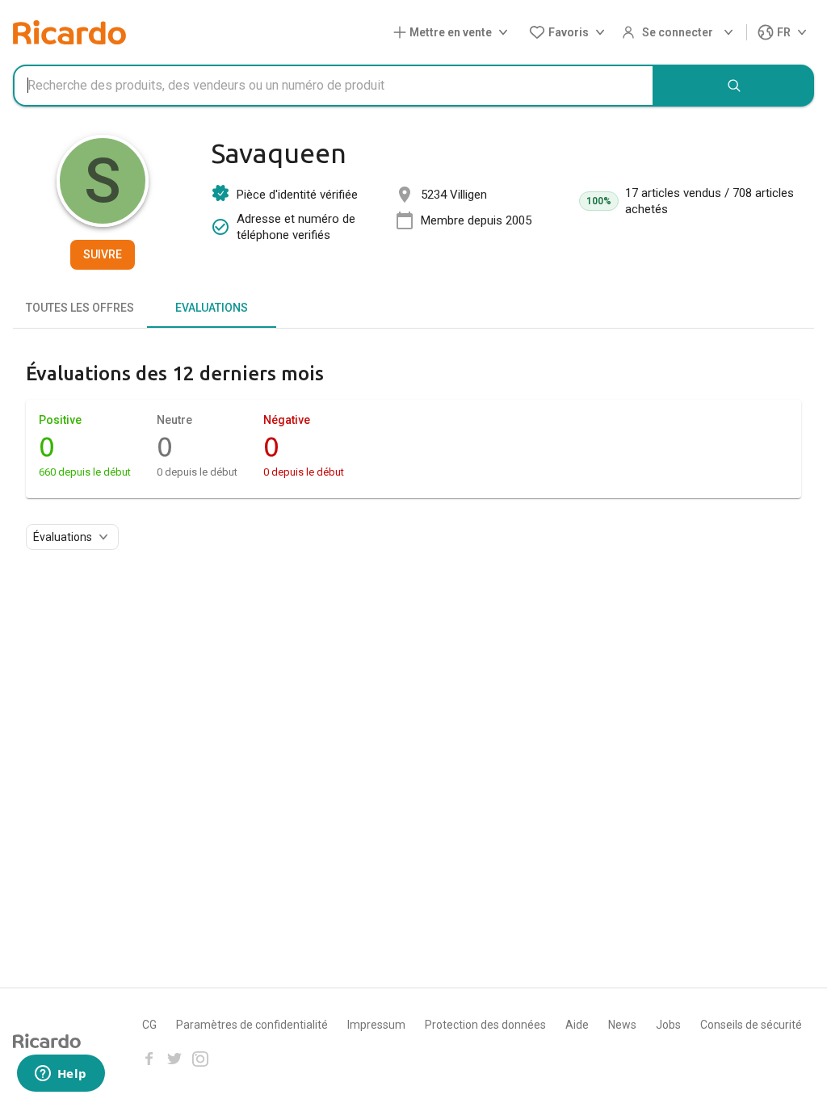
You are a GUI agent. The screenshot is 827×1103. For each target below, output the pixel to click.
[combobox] (333, 86)
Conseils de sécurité (751, 1024)
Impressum (376, 1024)
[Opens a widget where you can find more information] (60, 1075)
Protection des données (485, 1024)
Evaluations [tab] (211, 307)
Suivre (102, 254)
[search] (734, 86)
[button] (453, 32)
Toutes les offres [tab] (80, 307)
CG (149, 1024)
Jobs (668, 1024)
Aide (577, 1024)
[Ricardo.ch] (69, 32)
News (622, 1024)
